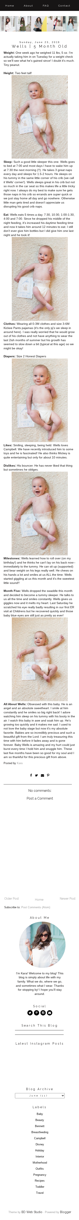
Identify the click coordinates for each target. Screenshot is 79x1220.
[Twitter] (30, 1012)
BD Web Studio (31, 1212)
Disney (40, 1144)
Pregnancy (39, 1174)
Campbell (40, 1138)
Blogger (65, 1212)
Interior (40, 1156)
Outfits (40, 1168)
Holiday (39, 1150)
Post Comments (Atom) (35, 907)
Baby (40, 1114)
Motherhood (40, 1162)
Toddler (39, 1186)
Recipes (40, 1180)
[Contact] (49, 1012)
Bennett (39, 1126)
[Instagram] (43, 1012)
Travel (40, 1192)
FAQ (46, 5)
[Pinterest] (36, 1012)
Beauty (39, 1120)
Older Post (11, 898)
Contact (64, 5)
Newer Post (67, 898)
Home (9, 5)
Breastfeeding (39, 1132)
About (28, 5)
